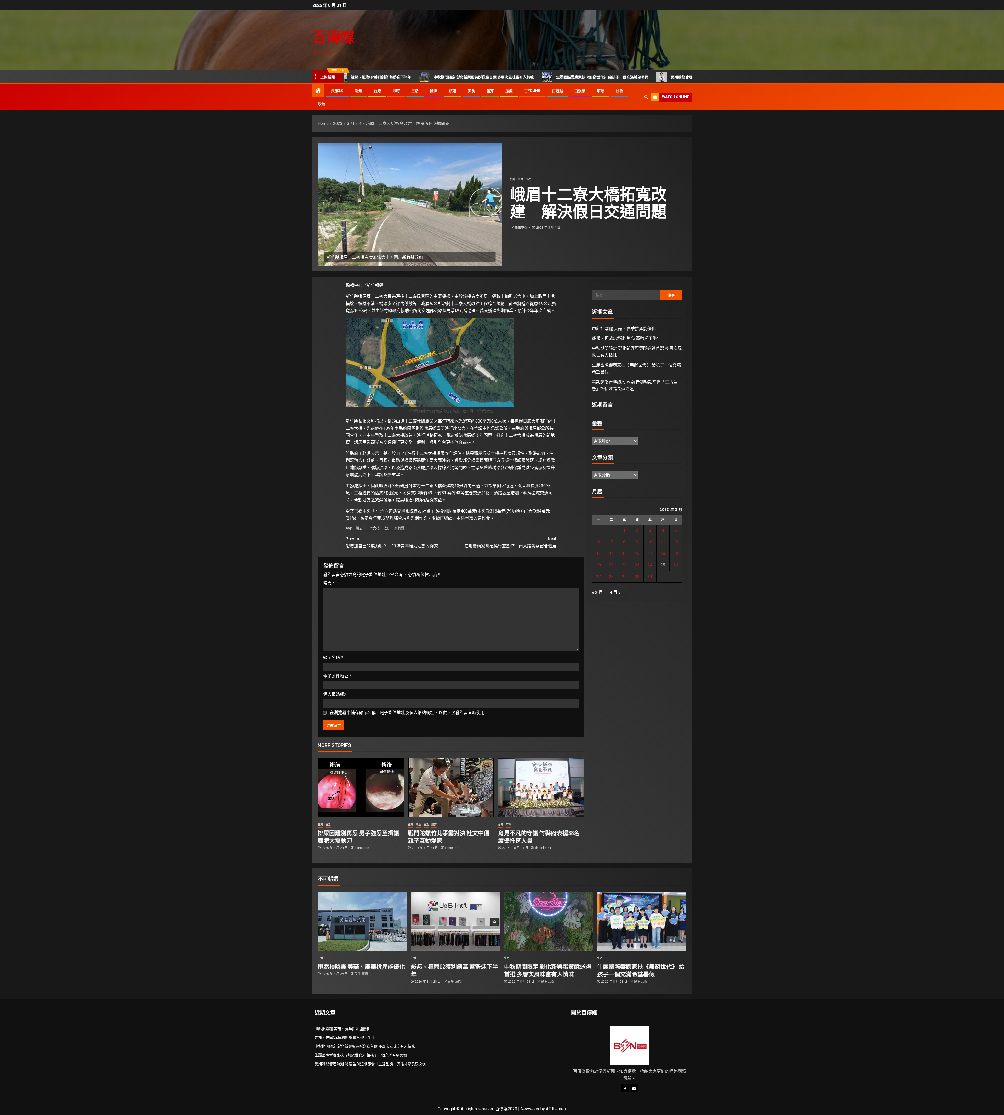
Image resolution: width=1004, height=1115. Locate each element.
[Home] (318, 91)
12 (676, 541)
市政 (600, 91)
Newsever (530, 1108)
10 (650, 541)
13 (598, 553)
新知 (358, 91)
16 (637, 553)
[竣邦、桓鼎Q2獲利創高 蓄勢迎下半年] (455, 921)
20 (598, 564)
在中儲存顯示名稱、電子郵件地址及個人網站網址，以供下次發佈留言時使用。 (409, 712)
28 (611, 576)
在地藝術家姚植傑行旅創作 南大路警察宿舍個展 (510, 542)
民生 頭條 (361, 974)
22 (624, 564)
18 (662, 553)
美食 (471, 91)
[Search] (646, 97)
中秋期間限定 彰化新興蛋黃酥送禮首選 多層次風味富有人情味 (409, 77)
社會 (619, 91)
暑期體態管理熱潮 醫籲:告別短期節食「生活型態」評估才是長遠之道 (652, 77)
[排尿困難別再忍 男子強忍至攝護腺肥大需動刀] (361, 787)
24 (650, 564)
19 (676, 553)
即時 (396, 91)
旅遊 (452, 91)
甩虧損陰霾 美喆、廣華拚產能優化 (624, 328)
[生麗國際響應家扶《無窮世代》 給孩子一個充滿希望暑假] (641, 921)
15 (624, 553)
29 (624, 576)
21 (611, 564)
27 (598, 576)
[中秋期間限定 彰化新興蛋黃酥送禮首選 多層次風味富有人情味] (548, 921)
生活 (415, 91)
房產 (509, 91)
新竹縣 (399, 528)
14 (611, 553)
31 (650, 576)
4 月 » (615, 592)
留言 (328, 583)
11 (662, 541)
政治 (321, 104)
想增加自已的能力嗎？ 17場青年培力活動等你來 (392, 542)
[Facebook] (625, 1088)
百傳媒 (333, 36)
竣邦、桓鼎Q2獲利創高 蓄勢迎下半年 (626, 338)
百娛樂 (579, 91)
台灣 (377, 91)
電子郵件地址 (337, 676)
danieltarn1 (363, 848)
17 (650, 553)
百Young (532, 91)
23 (637, 564)
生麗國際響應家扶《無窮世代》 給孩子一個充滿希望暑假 (528, 77)
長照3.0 (337, 91)
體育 (490, 91)
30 (637, 576)
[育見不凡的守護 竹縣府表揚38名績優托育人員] (541, 787)
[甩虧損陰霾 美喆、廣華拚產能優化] (362, 921)
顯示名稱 (333, 657)
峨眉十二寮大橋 (368, 528)
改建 (387, 528)
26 (676, 564)
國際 (433, 91)
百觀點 (557, 91)
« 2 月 (597, 592)
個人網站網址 (335, 694)
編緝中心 (521, 227)
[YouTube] (634, 1088)
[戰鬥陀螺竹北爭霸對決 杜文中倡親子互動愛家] (451, 787)
